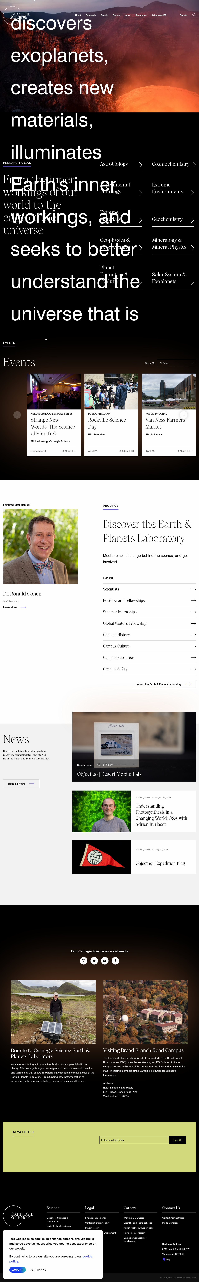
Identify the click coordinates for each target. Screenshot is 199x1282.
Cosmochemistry (170, 164)
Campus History (116, 634)
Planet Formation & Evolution (114, 274)
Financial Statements (95, 1217)
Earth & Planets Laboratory (60, 1225)
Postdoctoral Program (134, 1232)
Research (91, 15)
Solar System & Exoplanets (169, 278)
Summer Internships (120, 612)
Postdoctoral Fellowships (124, 600)
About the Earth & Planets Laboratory (159, 684)
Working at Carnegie (134, 1217)
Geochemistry (167, 219)
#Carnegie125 (159, 15)
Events (116, 15)
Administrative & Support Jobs (138, 1227)
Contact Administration (173, 1217)
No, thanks (38, 1269)
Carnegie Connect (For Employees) (135, 1239)
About (78, 15)
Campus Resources (118, 657)
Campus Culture (116, 646)
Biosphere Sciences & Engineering (57, 1219)
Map (166, 1259)
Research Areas (17, 163)
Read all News (16, 783)
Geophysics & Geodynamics (115, 243)
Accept (17, 1269)
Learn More (10, 607)
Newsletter (23, 1132)
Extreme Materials (110, 215)
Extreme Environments (167, 188)
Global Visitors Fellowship (124, 623)
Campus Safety (115, 669)
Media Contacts (170, 1222)
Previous (17, 415)
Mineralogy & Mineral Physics (169, 243)
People (104, 15)
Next (183, 415)
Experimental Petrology (115, 188)
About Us (111, 505)
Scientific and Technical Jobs (138, 1222)
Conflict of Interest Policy (97, 1222)
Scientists (111, 589)
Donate (183, 15)
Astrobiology (114, 164)
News (127, 15)
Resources (141, 15)
